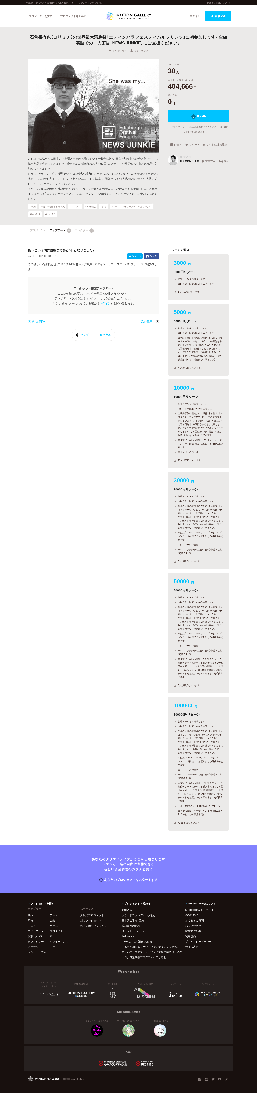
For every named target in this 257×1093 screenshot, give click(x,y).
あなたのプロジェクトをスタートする (131, 879)
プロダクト (56, 931)
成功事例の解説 (131, 926)
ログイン (195, 16)
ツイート (194, 144)
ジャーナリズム (37, 952)
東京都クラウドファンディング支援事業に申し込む (149, 952)
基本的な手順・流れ (133, 920)
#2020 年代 (191, 915)
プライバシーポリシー (198, 941)
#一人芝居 (50, 214)
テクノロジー (36, 941)
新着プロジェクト (90, 920)
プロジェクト (38, 230)
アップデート (60, 230)
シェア (178, 144)
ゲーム (54, 926)
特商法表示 (191, 947)
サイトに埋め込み (216, 144)
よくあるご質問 (194, 920)
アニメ (32, 926)
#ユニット (75, 206)
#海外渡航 (90, 206)
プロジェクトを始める (73, 16)
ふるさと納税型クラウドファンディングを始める (149, 947)
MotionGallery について (219, 2)
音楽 (52, 920)
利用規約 (190, 936)
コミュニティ (36, 931)
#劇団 (104, 206)
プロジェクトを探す (40, 16)
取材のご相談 (193, 931)
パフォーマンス (59, 941)
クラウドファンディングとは (139, 915)
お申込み (127, 910)
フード (54, 947)
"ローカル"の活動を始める (137, 941)
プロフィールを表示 (217, 161)
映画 (30, 915)
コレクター (84, 230)
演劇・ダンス (141, 51)
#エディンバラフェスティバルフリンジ (132, 206)
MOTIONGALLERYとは (199, 910)
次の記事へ (148, 321)
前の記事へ (39, 321)
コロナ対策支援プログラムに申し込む (144, 957)
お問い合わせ (193, 926)
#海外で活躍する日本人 (53, 206)
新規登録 (220, 16)
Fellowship (128, 936)
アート (54, 915)
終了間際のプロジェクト (93, 926)
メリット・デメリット (134, 931)
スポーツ (33, 947)
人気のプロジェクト (92, 915)
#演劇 (33, 206)
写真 (30, 920)
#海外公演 (35, 214)
